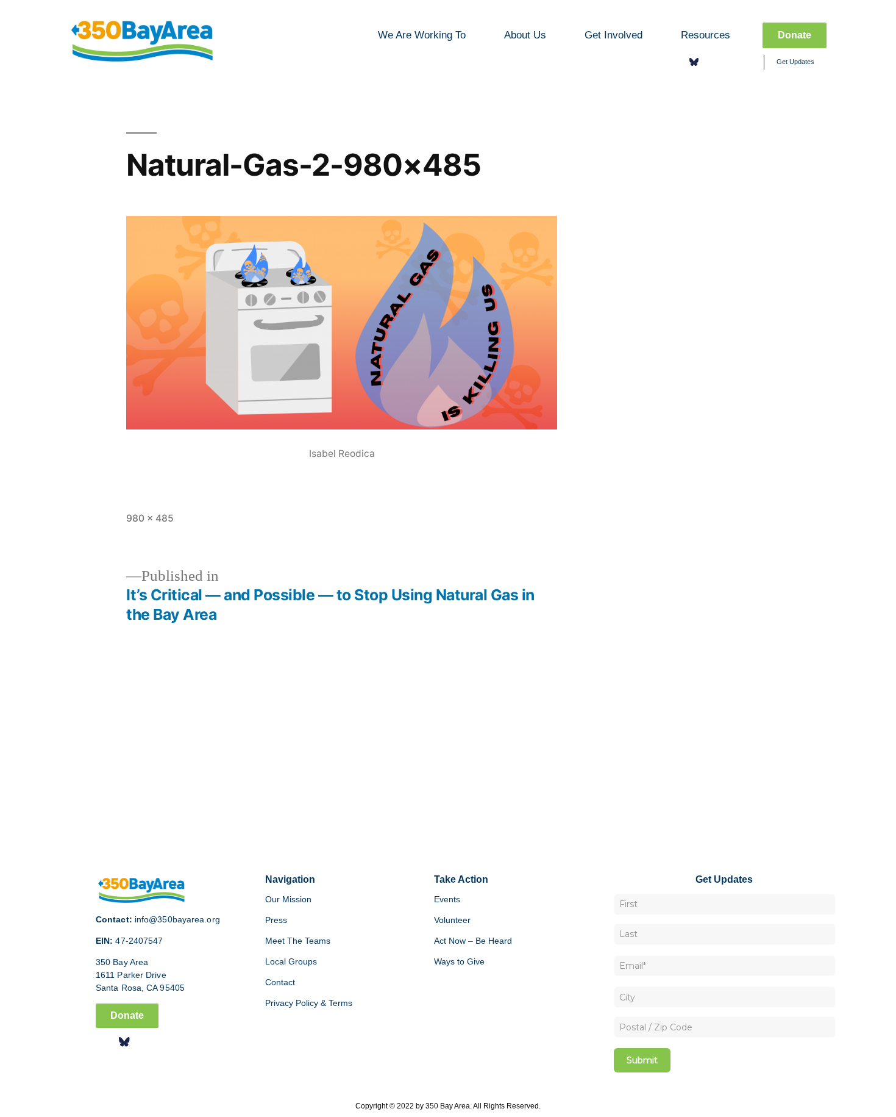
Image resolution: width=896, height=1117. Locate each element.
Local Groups (291, 961)
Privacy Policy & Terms (308, 1003)
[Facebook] (676, 62)
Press (276, 920)
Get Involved (613, 34)
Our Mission (288, 899)
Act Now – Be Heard (473, 941)
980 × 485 (150, 518)
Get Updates (795, 61)
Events (447, 899)
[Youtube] (747, 62)
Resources (705, 34)
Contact (280, 982)
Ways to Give (459, 961)
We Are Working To (422, 34)
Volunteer (452, 920)
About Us (525, 34)
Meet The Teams (297, 941)
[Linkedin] (729, 62)
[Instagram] (712, 62)
